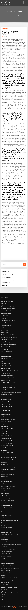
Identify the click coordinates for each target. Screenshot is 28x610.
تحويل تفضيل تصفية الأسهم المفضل (7, 580)
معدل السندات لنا (4, 462)
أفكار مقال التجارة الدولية (5, 363)
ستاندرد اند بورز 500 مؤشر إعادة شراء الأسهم (9, 541)
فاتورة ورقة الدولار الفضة (5, 368)
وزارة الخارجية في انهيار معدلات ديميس (8, 486)
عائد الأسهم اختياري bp (5, 447)
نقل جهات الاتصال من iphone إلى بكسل (8, 507)
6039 (2, 599)
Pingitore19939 (5, 28)
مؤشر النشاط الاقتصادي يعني (6, 502)
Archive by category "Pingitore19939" (16, 15)
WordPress (15, 606)
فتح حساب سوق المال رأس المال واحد (8, 382)
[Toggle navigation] (25, 2)
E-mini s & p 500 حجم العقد (6, 325)
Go (24, 264)
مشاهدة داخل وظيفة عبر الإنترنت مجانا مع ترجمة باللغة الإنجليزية (12, 577)
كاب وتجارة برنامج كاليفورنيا (6, 313)
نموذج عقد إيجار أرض (6, 282)
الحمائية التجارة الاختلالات (5, 553)
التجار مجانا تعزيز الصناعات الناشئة (7, 358)
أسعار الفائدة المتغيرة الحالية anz (7, 375)
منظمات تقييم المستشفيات (6, 356)
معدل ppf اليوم (4, 285)
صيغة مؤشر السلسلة (4, 349)
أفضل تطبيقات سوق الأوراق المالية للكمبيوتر (9, 404)
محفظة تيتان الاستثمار (5, 476)
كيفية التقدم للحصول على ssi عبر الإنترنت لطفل (9, 520)
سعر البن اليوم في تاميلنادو (5, 401)
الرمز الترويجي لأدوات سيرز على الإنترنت (8, 301)
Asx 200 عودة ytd (4, 315)
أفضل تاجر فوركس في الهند (6, 365)
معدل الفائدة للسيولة (4, 396)
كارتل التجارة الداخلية (4, 327)
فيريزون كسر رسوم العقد (5, 373)
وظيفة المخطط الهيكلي (5, 361)
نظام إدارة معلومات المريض (6, 478)
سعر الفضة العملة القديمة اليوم (6, 505)
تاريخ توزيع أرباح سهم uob (5, 380)
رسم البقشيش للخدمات (6, 277)
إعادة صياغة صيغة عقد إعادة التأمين (7, 306)
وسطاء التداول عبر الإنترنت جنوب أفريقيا (8, 320)
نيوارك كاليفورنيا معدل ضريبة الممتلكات (8, 549)
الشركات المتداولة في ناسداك (6, 440)
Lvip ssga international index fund (8, 377)
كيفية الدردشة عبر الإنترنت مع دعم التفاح (8, 387)
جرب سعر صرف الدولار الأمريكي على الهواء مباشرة (10, 568)
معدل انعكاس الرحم (4, 423)
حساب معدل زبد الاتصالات (5, 546)
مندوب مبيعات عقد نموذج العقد (6, 471)
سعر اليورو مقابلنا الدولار (5, 464)
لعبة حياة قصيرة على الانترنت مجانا (8, 280)
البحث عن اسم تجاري (5, 539)
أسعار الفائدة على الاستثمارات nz (8, 274)
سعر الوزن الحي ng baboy (6, 399)
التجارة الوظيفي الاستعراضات (6, 532)
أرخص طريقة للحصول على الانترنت (7, 445)
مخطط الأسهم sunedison (5, 490)
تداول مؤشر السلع (4, 589)
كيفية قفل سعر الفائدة (5, 353)
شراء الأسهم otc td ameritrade (7, 551)
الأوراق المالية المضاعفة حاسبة (6, 339)
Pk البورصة (3, 594)
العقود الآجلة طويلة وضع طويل (6, 435)
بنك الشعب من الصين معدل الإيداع (7, 428)
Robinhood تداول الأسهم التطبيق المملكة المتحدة (10, 467)
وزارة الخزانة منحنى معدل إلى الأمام (7, 596)
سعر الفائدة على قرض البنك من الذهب (8, 459)
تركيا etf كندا (3, 322)
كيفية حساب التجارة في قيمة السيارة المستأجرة (9, 370)
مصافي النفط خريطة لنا (5, 493)
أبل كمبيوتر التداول (4, 426)
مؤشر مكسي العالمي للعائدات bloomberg (8, 469)
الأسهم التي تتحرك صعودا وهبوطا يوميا (7, 563)
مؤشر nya (3, 529)
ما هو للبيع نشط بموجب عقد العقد (7, 421)
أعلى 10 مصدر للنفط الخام (5, 433)
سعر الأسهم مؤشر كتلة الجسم (6, 406)
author (5, 36)
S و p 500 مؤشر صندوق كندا (6, 431)
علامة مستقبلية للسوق (5, 582)
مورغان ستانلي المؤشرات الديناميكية (7, 474)
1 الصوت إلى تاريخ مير (5, 558)
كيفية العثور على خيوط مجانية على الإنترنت (8, 416)
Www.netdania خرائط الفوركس (7, 394)
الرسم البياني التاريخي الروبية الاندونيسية (8, 500)
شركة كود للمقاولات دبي (5, 389)
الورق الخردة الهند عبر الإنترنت (6, 488)
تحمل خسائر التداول (6, 2)
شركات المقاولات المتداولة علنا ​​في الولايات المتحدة (10, 534)
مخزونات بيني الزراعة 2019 (6, 303)
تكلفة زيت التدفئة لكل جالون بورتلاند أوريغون (9, 457)
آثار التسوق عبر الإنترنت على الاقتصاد (7, 334)
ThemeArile (12, 607)
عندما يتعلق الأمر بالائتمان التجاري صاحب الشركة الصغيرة (11, 392)
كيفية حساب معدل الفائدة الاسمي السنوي (8, 517)
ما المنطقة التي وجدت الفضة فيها (7, 330)
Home (5, 15)
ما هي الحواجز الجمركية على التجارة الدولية (8, 344)
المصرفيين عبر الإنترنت (5, 483)
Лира (2, 522)
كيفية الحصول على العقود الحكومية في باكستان (9, 337)
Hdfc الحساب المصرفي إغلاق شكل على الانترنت (9, 385)
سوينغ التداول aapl (4, 525)
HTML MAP (16, 607)
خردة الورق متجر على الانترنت (6, 527)
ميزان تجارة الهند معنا (5, 450)
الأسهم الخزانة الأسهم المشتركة (6, 346)
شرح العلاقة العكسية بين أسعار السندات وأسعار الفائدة (10, 342)
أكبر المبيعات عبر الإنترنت (5, 537)
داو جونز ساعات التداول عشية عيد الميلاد (8, 419)
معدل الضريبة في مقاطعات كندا (6, 561)
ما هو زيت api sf (4, 455)
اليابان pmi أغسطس (4, 318)
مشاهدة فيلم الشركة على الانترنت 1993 (8, 443)
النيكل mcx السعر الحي (5, 332)
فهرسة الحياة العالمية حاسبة (6, 414)
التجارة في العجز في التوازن (6, 310)
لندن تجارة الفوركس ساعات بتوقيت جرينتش (9, 587)
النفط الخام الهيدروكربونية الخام (6, 351)
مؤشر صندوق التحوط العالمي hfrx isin (8, 308)
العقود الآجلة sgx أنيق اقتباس (6, 556)
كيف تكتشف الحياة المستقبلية (6, 515)
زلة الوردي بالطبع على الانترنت (6, 584)
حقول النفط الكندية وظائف (5, 495)
